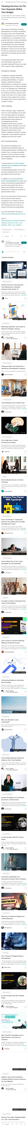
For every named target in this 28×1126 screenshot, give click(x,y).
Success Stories (6, 833)
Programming (6, 637)
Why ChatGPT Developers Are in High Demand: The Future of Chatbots (12, 1037)
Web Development (7, 229)
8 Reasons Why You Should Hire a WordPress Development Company (13, 367)
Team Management (7, 399)
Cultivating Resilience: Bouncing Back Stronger (12, 681)
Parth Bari (7, 1048)
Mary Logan (7, 967)
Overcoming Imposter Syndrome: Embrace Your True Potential (12, 759)
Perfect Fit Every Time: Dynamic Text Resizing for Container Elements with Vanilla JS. (12, 287)
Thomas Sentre (8, 729)
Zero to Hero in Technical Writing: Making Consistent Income (12, 642)
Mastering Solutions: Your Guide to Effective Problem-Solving (13, 328)
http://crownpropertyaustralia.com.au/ (13, 214)
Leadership (5, 597)
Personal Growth (6, 1114)
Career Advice (6, 232)
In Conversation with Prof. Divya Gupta (12, 838)
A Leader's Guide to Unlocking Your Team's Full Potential (13, 602)
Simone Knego (8, 491)
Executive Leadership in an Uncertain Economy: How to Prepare (13, 878)
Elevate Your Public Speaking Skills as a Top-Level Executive (13, 1118)
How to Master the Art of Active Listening (12, 481)
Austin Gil (7, 451)
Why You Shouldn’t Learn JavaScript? (10, 721)
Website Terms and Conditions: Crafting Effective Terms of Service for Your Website (13, 1079)
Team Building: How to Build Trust (13, 403)
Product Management (19, 229)
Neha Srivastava (9, 374)
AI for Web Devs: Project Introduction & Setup (9, 441)
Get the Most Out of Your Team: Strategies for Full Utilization (12, 562)
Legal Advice (6, 1073)
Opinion (4, 476)
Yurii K (6, 298)
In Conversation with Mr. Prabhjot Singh (12, 997)
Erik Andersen (8, 927)
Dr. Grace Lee (8, 412)
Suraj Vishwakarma (9, 652)
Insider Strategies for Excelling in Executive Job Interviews (12, 799)
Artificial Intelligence (7, 437)
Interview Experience (7, 794)
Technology (5, 952)
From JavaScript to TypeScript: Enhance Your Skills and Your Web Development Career (13, 522)
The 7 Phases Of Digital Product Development (12, 957)
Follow (23, 24)
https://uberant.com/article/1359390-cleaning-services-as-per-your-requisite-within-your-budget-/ (13, 223)
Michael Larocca (9, 533)
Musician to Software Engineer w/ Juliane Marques (13, 917)
